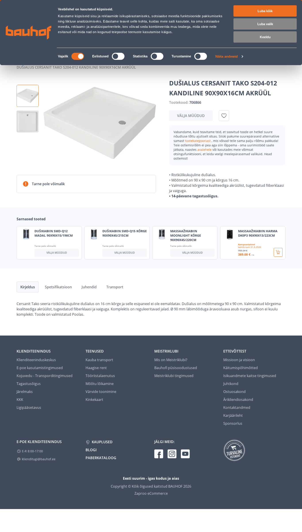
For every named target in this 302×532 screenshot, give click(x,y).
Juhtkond (230, 383)
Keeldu (265, 37)
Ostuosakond (234, 391)
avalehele (204, 149)
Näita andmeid (226, 56)
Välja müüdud (191, 115)
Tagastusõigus (29, 383)
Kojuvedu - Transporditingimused (45, 375)
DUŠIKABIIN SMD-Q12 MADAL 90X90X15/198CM (53, 233)
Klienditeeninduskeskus (36, 359)
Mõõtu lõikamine (100, 383)
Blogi (91, 449)
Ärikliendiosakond (238, 399)
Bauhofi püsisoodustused (175, 367)
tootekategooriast (198, 141)
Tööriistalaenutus (100, 375)
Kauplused (102, 442)
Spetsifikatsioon (58, 287)
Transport (114, 287)
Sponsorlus (232, 423)
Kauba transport (99, 359)
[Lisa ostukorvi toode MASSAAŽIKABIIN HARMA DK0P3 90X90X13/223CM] (278, 252)
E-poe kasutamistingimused (40, 367)
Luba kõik (265, 11)
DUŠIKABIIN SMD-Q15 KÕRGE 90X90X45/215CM (124, 233)
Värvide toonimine (101, 391)
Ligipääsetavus (29, 407)
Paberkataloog (101, 457)
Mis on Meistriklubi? (170, 359)
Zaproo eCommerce (151, 493)
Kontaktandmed (236, 407)
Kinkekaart (94, 399)
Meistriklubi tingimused (173, 375)
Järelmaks (25, 391)
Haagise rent (96, 367)
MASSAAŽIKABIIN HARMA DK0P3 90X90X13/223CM (257, 233)
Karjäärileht (233, 415)
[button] (28, 96)
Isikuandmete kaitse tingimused (249, 375)
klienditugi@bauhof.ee (38, 459)
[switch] (118, 56)
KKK (20, 399)
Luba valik (265, 24)
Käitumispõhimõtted (240, 367)
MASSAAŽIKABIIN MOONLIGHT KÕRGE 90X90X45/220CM (185, 235)
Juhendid (89, 287)
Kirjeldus (27, 287)
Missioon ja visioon (239, 359)
